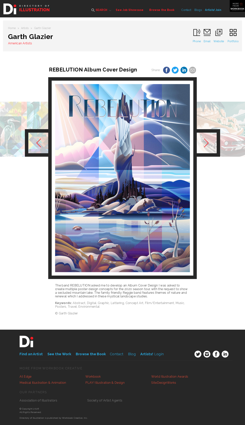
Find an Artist (31, 354)
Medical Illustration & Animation (43, 382)
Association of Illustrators (38, 400)
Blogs (198, 9)
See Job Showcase (129, 9)
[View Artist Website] (122, 178)
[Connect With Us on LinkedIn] (225, 354)
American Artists (20, 43)
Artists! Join (213, 9)
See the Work (59, 354)
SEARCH (101, 9)
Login (152, 354)
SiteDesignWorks (163, 382)
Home (12, 28)
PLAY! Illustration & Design (105, 382)
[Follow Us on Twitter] (197, 354)
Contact (186, 9)
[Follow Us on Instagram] (206, 354)
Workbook (93, 376)
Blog (132, 354)
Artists (25, 28)
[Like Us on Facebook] (216, 354)
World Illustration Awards (169, 376)
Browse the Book (162, 9)
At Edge (25, 376)
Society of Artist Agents (104, 400)
